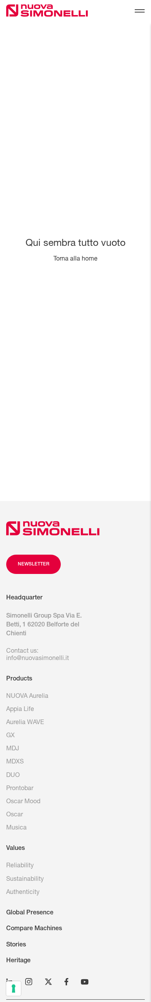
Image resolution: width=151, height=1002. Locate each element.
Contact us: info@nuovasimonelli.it (37, 655)
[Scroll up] (53, 528)
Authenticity (22, 893)
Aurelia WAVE (25, 723)
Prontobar (19, 789)
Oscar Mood (23, 802)
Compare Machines (34, 929)
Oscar (14, 815)
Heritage (18, 961)
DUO (13, 776)
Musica (16, 828)
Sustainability (25, 880)
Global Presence (29, 913)
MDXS (15, 762)
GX (10, 736)
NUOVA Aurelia (27, 697)
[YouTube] (85, 982)
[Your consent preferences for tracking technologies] (13, 988)
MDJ (12, 749)
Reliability (20, 866)
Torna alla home (75, 259)
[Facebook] (66, 981)
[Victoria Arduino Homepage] (30, 11)
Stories (16, 945)
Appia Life (20, 710)
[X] (48, 981)
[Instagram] (29, 981)
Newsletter (33, 564)
